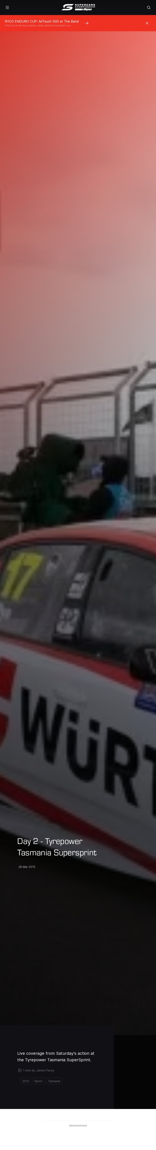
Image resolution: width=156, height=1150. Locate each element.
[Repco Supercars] (78, 7)
